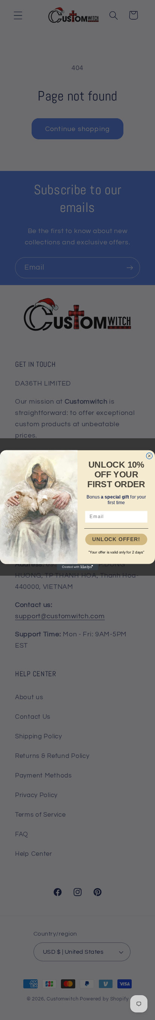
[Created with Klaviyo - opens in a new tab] (77, 567)
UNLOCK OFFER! (116, 539)
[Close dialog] (149, 456)
